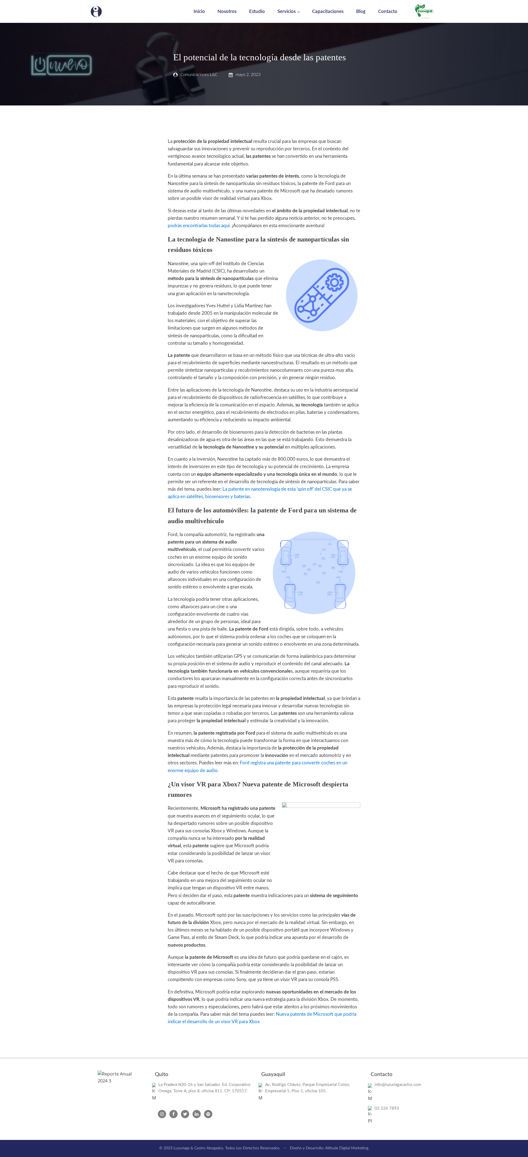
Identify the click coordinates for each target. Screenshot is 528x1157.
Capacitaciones (327, 11)
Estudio (257, 11)
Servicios (286, 11)
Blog (360, 11)
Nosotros (227, 11)
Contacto (387, 11)
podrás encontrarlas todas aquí (199, 225)
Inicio (199, 11)
